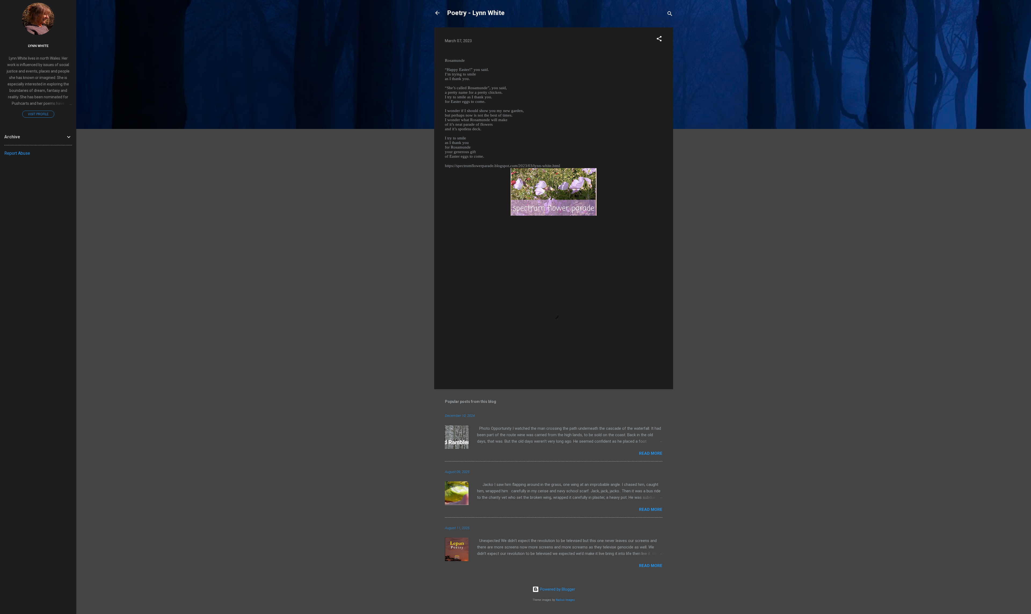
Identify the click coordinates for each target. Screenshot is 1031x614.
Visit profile (38, 114)
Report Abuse (17, 153)
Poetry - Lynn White (475, 13)
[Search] (670, 14)
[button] (659, 39)
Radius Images (565, 600)
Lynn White (38, 46)
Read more (650, 453)
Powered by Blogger (557, 589)
